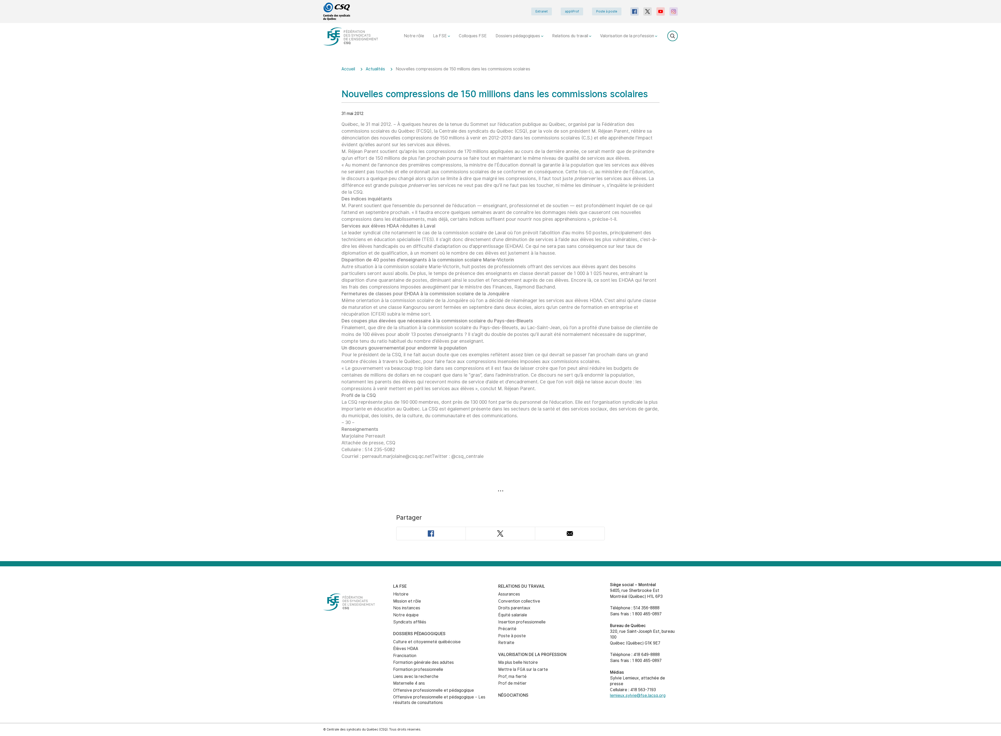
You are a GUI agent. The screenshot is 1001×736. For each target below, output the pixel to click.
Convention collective (519, 601)
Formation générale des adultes (423, 662)
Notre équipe (406, 614)
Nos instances (406, 607)
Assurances (509, 594)
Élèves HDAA (405, 648)
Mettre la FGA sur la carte (523, 669)
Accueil (348, 68)
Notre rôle (414, 35)
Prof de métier (512, 683)
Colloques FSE (473, 35)
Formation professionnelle (418, 669)
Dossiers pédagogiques (518, 35)
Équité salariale (512, 614)
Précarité (507, 628)
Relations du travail (570, 35)
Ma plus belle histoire (518, 662)
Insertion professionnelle (522, 622)
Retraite (506, 642)
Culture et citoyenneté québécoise (427, 641)
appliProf (572, 11)
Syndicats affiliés (409, 622)
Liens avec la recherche (415, 676)
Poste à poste (606, 11)
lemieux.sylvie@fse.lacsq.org (638, 695)
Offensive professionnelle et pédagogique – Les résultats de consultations (439, 700)
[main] (500, 310)
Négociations (513, 695)
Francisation (404, 655)
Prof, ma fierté (512, 676)
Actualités (375, 68)
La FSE (440, 35)
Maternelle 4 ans (409, 683)
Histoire (400, 594)
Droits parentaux (514, 607)
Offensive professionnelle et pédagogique (433, 690)
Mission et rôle (407, 601)
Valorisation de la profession (627, 35)
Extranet (541, 11)
